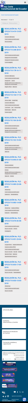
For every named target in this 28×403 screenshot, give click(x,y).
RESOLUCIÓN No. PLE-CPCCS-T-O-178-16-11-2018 (13, 70)
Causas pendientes (9, 165)
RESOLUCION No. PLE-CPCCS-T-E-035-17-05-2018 (25, 263)
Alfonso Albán (8, 100)
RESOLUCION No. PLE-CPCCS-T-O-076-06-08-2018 (25, 219)
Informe (6, 170)
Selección (15, 86)
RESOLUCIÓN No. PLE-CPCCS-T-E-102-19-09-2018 (13, 140)
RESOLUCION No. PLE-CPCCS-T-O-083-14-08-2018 (25, 201)
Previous (3, 359)
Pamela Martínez (14, 194)
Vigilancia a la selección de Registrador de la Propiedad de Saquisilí (9, 353)
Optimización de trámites (19, 354)
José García (7, 107)
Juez (12, 107)
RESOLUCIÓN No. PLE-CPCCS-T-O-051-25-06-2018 (13, 239)
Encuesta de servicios (19, 352)
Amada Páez (15, 100)
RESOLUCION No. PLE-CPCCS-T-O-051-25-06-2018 (25, 237)
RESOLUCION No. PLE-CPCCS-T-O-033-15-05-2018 (25, 279)
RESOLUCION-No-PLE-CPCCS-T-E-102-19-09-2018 (25, 138)
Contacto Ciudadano (20, 357)
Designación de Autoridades (11, 57)
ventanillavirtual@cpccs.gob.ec (9, 400)
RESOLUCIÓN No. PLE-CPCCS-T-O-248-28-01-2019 (13, 49)
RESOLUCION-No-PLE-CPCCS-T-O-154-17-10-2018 (25, 93)
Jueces (13, 80)
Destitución (7, 194)
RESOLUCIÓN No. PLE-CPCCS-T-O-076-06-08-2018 (13, 221)
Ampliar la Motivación (17, 244)
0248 (25, 48)
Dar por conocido (8, 228)
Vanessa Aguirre (8, 112)
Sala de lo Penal (8, 254)
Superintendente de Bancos (11, 256)
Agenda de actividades (17, 396)
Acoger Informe (8, 244)
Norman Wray (17, 107)
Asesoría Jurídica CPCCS (10, 247)
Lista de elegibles (9, 62)
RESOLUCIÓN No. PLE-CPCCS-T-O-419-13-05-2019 (13, 31)
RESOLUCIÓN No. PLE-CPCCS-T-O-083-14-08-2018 (13, 202)
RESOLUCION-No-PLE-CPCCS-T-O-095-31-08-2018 (25, 158)
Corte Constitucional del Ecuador (10, 15)
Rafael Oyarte (8, 109)
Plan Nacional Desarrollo (19, 355)
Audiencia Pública (15, 208)
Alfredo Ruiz (7, 189)
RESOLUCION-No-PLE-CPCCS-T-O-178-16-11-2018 (25, 69)
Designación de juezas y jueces (11, 60)
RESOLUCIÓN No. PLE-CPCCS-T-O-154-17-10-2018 (13, 95)
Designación (7, 80)
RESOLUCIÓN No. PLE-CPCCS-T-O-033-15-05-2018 (13, 280)
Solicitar (12, 176)
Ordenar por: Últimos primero (9, 23)
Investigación (8, 231)
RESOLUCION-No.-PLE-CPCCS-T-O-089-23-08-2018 (25, 182)
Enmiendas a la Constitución (11, 128)
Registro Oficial (8, 86)
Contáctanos (5, 399)
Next (15, 359)
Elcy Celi (15, 251)
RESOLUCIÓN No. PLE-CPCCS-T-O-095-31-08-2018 (13, 159)
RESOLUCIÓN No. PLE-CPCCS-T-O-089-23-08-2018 (13, 184)
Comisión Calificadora (9, 36)
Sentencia (15, 254)
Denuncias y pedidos (19, 359)
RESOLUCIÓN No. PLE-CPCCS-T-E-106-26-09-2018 (13, 120)
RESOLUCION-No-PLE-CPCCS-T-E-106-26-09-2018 (25, 119)
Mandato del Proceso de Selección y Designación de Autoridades (13, 83)
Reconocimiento (8, 41)
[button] (2, 6)
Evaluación (7, 212)
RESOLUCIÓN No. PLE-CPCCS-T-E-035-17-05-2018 (13, 264)
